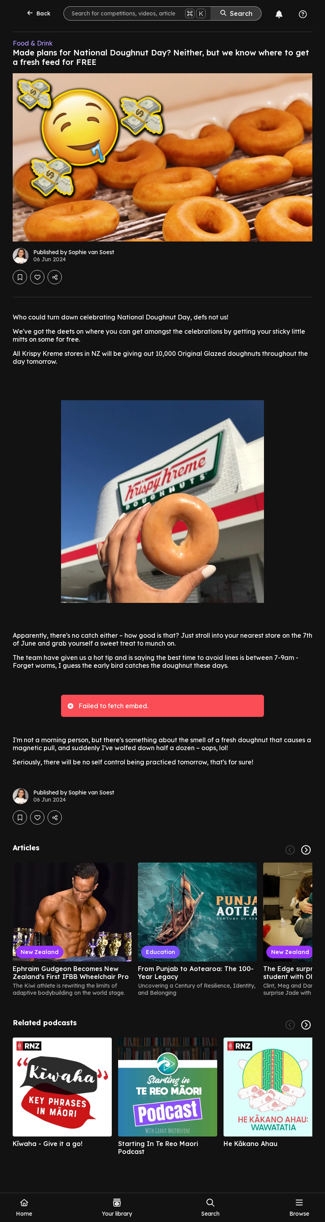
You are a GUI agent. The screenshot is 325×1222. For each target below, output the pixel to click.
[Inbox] (279, 14)
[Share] (55, 277)
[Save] (20, 277)
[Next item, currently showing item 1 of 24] (306, 850)
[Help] (302, 14)
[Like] (37, 277)
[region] (162, 929)
